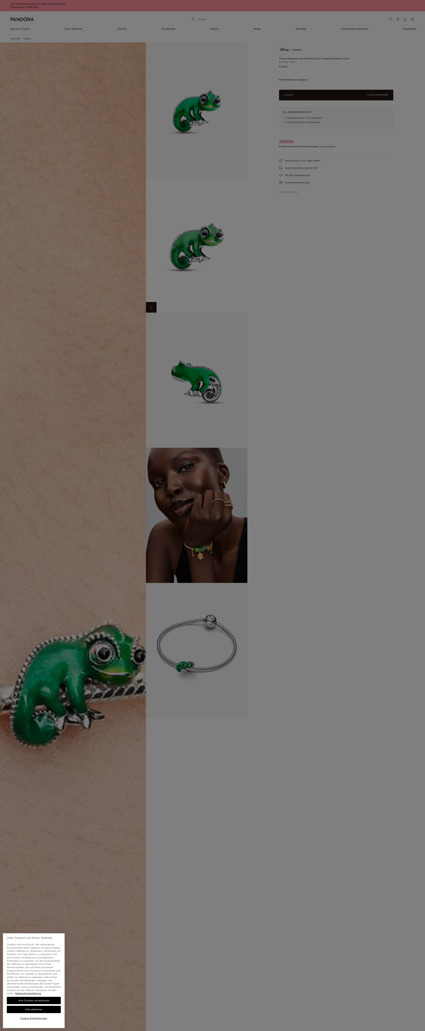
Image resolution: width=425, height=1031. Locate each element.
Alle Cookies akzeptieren (33, 1000)
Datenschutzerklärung (28, 993)
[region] (34, 980)
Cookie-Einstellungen (33, 1018)
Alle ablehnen (33, 1009)
